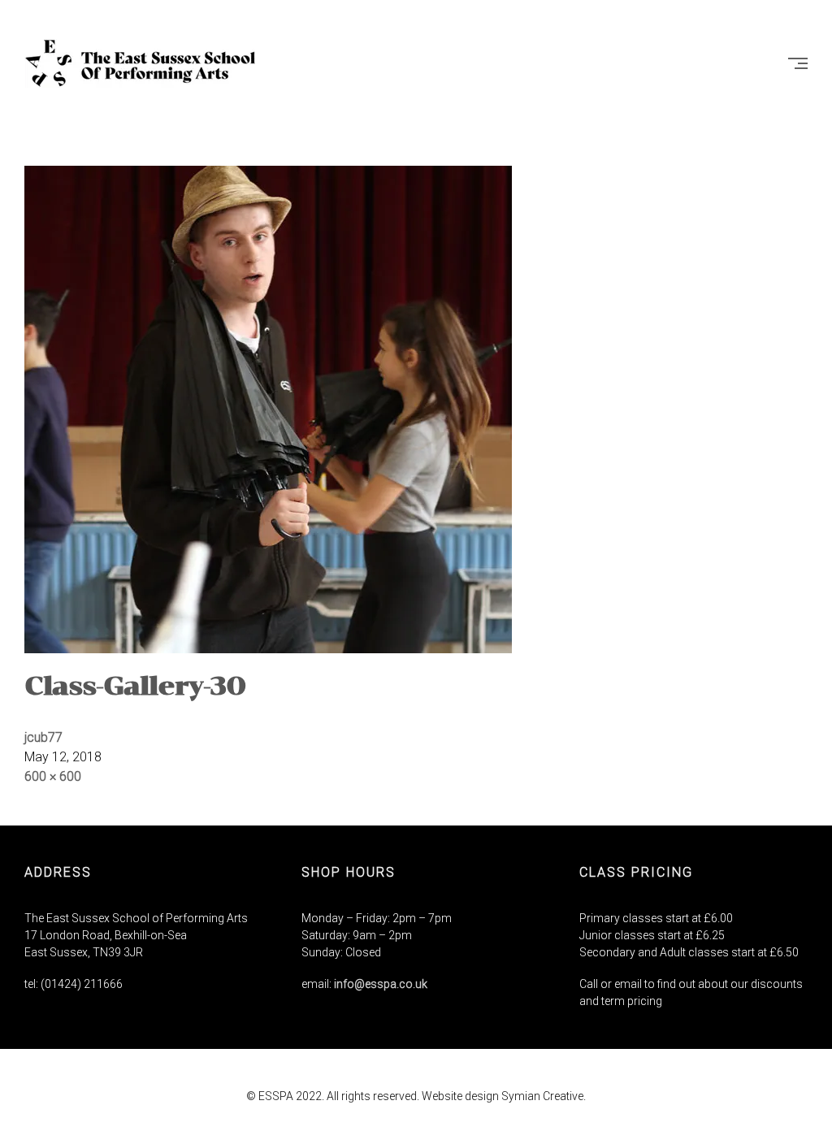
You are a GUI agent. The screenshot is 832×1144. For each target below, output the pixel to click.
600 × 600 (52, 776)
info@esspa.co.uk (380, 983)
